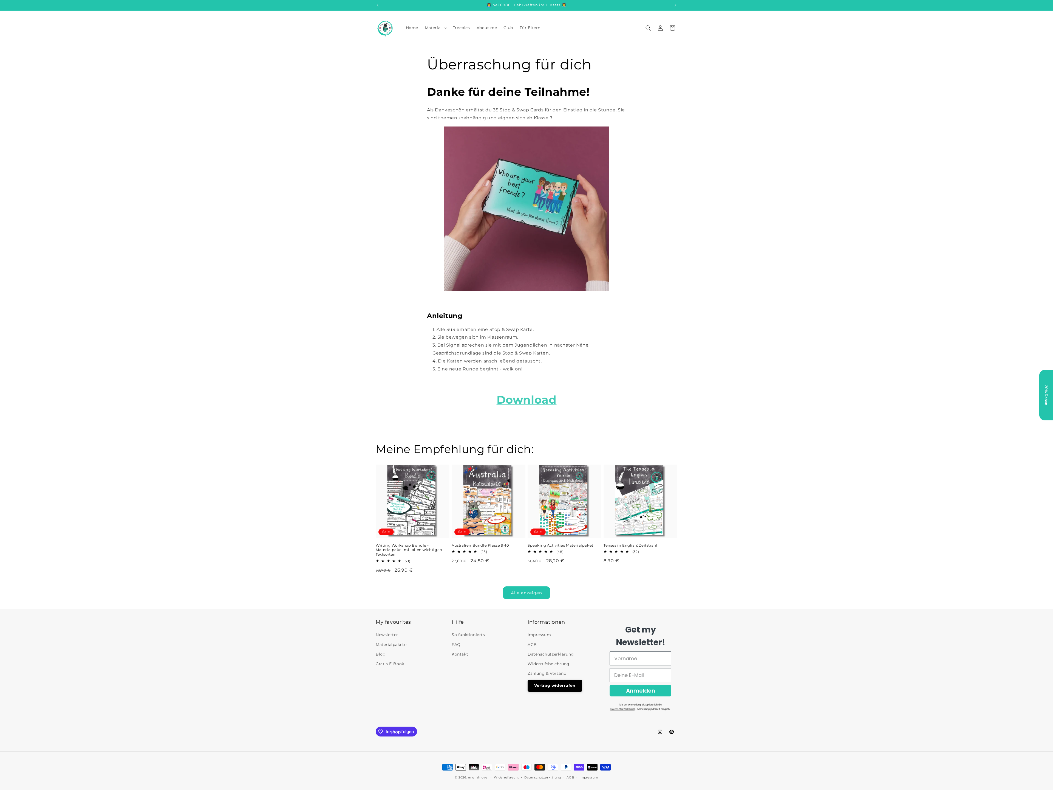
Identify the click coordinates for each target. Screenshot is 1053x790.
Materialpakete (391, 644)
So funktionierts (468, 634)
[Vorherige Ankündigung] (378, 5)
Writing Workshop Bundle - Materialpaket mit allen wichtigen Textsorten (409, 550)
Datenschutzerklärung (551, 654)
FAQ (456, 644)
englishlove (478, 777)
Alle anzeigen (526, 592)
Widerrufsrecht (506, 777)
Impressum (539, 634)
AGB (532, 644)
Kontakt (460, 654)
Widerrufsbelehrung (549, 663)
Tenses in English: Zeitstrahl (630, 545)
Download (527, 399)
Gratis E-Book (390, 663)
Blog (381, 654)
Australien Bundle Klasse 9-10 (480, 545)
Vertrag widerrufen (555, 685)
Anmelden (640, 691)
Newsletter (387, 634)
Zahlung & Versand (547, 673)
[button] (435, 27)
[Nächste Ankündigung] (675, 5)
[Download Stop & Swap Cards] (526, 289)
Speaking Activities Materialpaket (560, 545)
